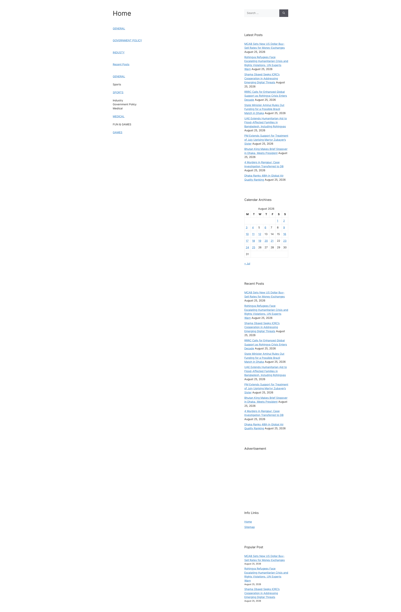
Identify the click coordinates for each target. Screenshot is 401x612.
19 (259, 240)
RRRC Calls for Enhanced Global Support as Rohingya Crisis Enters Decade (265, 95)
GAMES (117, 132)
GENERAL (119, 28)
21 (272, 240)
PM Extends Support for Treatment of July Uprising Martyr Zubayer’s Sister (266, 139)
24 (247, 247)
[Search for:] (261, 13)
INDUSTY (119, 52)
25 (253, 247)
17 (247, 240)
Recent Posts (121, 64)
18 (253, 240)
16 (284, 234)
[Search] (283, 13)
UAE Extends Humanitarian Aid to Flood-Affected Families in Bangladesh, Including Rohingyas (265, 122)
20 (266, 240)
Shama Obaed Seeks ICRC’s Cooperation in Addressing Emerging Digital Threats (262, 78)
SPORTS (118, 92)
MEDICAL (119, 116)
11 (253, 234)
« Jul (247, 263)
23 (284, 240)
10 (247, 234)
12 (259, 234)
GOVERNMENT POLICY (127, 40)
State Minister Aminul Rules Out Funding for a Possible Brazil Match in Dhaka (264, 109)
